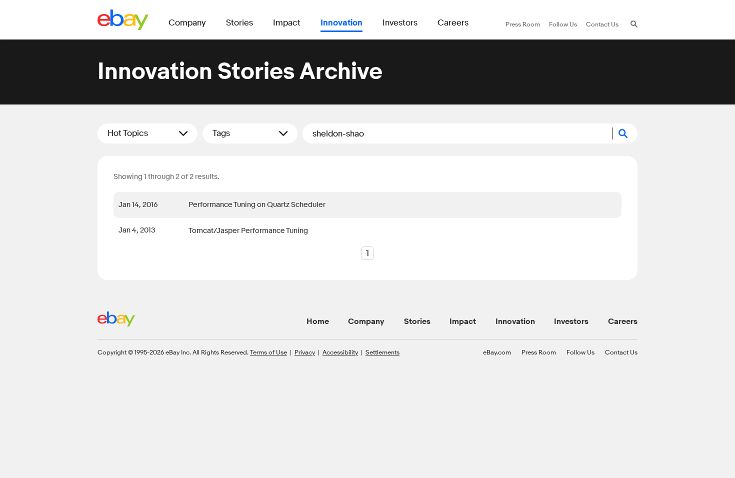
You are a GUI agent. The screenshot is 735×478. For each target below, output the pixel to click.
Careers (623, 321)
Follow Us (580, 352)
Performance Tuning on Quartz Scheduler (257, 205)
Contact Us (621, 352)
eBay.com (497, 352)
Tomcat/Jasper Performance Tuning (248, 231)
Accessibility (340, 352)
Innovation (515, 321)
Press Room (539, 352)
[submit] (625, 134)
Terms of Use (268, 352)
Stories (417, 321)
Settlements (383, 352)
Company (366, 321)
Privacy (304, 352)
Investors (571, 321)
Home (317, 321)
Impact (463, 321)
